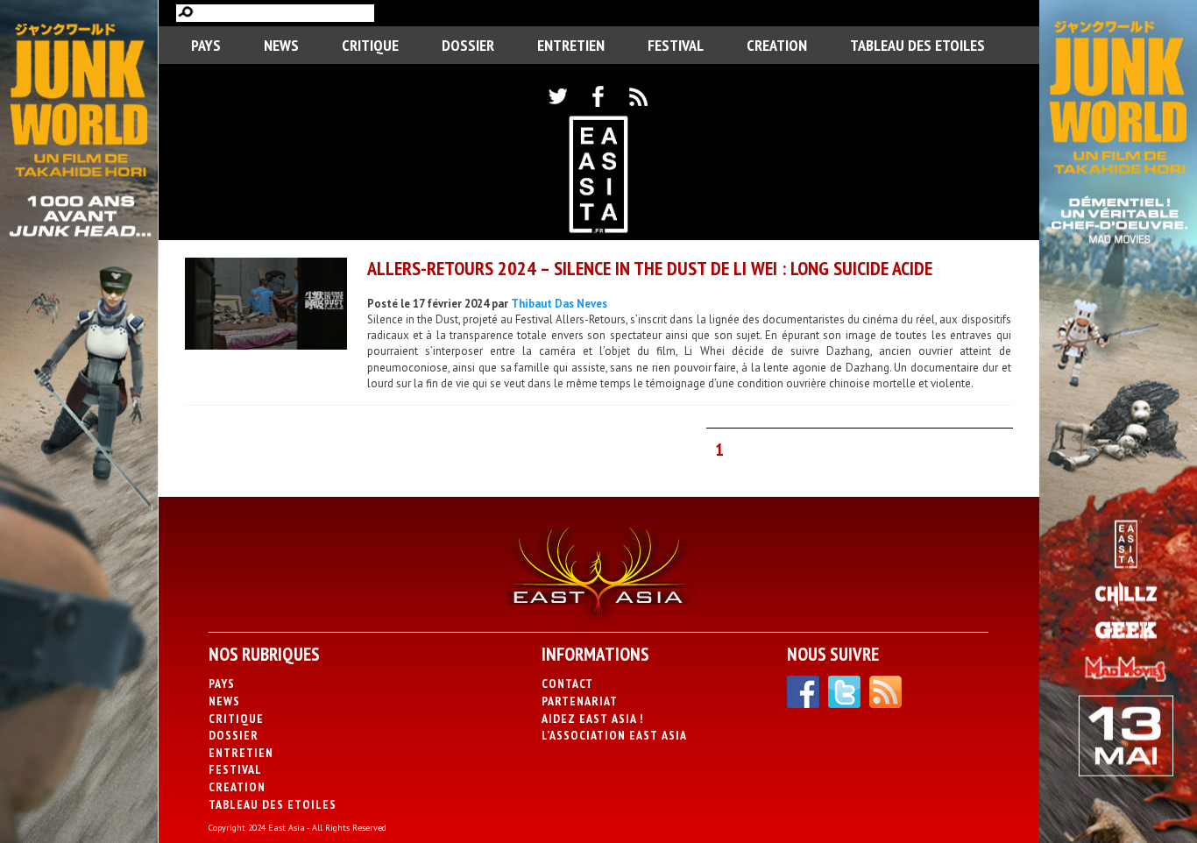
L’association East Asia (614, 735)
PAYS (206, 45)
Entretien (571, 45)
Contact (567, 683)
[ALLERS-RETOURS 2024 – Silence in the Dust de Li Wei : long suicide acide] (266, 306)
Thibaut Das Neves (559, 303)
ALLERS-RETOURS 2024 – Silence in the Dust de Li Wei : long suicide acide (649, 268)
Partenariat (580, 701)
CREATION (777, 45)
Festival (676, 45)
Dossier (468, 45)
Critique (370, 45)
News (281, 45)
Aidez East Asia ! (592, 718)
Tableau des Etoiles (917, 45)
